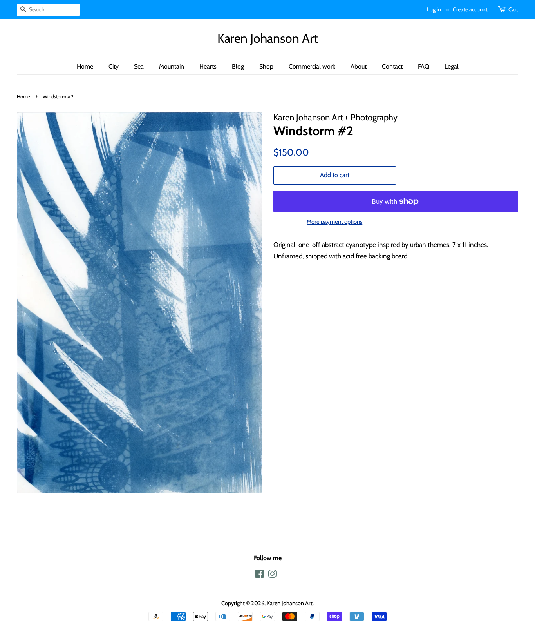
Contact (392, 66)
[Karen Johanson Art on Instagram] (272, 575)
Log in (434, 9)
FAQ (423, 66)
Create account (470, 9)
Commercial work (312, 66)
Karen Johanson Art (267, 38)
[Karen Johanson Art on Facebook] (259, 575)
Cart (513, 9)
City (113, 66)
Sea (139, 66)
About (359, 66)
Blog (238, 66)
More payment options (334, 221)
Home (85, 66)
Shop (266, 66)
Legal (452, 66)
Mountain (171, 66)
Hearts (208, 66)
